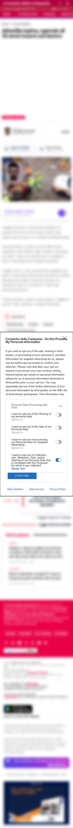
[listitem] (36, 406)
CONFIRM (22, 475)
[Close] (65, 339)
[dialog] (36, 414)
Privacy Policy (58, 489)
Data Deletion (15, 489)
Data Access (36, 489)
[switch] (59, 415)
